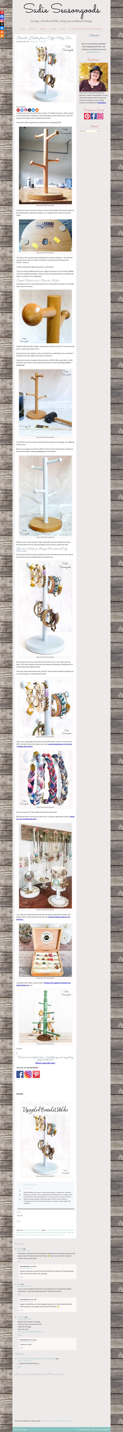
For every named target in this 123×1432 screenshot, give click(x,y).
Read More (102, 103)
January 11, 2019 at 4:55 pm (25, 1360)
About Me (32, 29)
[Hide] (1, 39)
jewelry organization (56, 1232)
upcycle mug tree (60, 1235)
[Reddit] (37, 110)
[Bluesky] (33, 110)
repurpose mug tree (37, 1235)
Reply (19, 1261)
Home (23, 29)
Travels (62, 29)
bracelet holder (59, 1230)
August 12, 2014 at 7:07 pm (24, 1286)
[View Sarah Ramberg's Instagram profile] (20, 1199)
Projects (43, 29)
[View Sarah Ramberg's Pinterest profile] (20, 1195)
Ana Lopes (21, 1317)
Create (25, 1230)
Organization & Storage (34, 1230)
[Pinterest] (18, 110)
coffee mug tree (20, 1232)
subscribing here (93, 52)
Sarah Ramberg (33, 41)
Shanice (20, 1249)
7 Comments (42, 41)
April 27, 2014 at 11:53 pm (24, 1250)
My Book (53, 29)
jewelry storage (66, 1232)
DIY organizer (29, 1232)
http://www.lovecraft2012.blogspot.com (31, 1331)
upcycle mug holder (48, 1235)
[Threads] (29, 110)
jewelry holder (46, 1232)
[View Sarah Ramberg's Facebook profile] (20, 1190)
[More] (2, 36)
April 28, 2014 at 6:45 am (26, 1268)
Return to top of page (20, 1429)
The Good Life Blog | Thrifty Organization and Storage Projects (36, 1358)
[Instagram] (25, 110)
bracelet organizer (69, 1230)
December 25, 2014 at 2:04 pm (27, 1341)
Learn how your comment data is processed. (56, 1421)
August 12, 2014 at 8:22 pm (26, 1301)
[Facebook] (22, 110)
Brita (19, 1284)
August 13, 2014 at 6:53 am (24, 1319)
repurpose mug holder (25, 1235)
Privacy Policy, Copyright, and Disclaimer (85, 29)
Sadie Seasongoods (61, 13)
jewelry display (38, 1232)
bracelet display (50, 1230)
